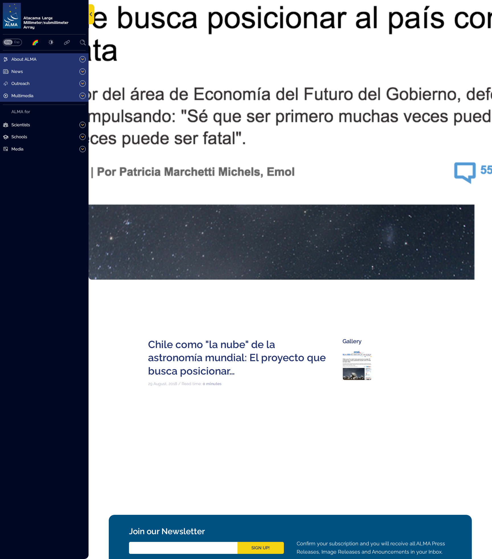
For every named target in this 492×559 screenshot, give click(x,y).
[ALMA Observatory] (44, 16)
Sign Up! (260, 547)
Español (16, 42)
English (8, 42)
